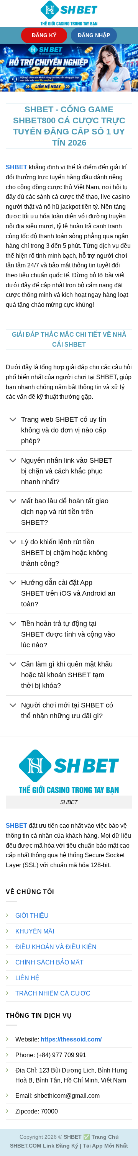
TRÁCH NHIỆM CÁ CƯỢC (52, 993)
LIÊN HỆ (27, 978)
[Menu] (10, 13)
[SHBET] (69, 13)
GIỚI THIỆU (32, 915)
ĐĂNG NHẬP (94, 35)
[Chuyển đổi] (13, 420)
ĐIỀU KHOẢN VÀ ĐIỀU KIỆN (56, 947)
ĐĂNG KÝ (44, 35)
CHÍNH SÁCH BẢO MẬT (49, 962)
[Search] (129, 13)
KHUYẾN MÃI (34, 931)
